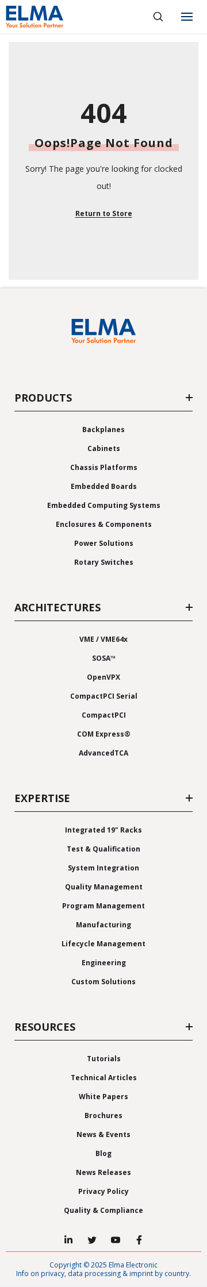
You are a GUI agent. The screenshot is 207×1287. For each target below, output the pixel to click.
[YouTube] (115, 1239)
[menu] (186, 16)
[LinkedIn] (68, 1239)
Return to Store (103, 213)
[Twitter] (92, 1239)
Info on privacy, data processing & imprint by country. (103, 1273)
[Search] (158, 16)
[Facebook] (139, 1239)
